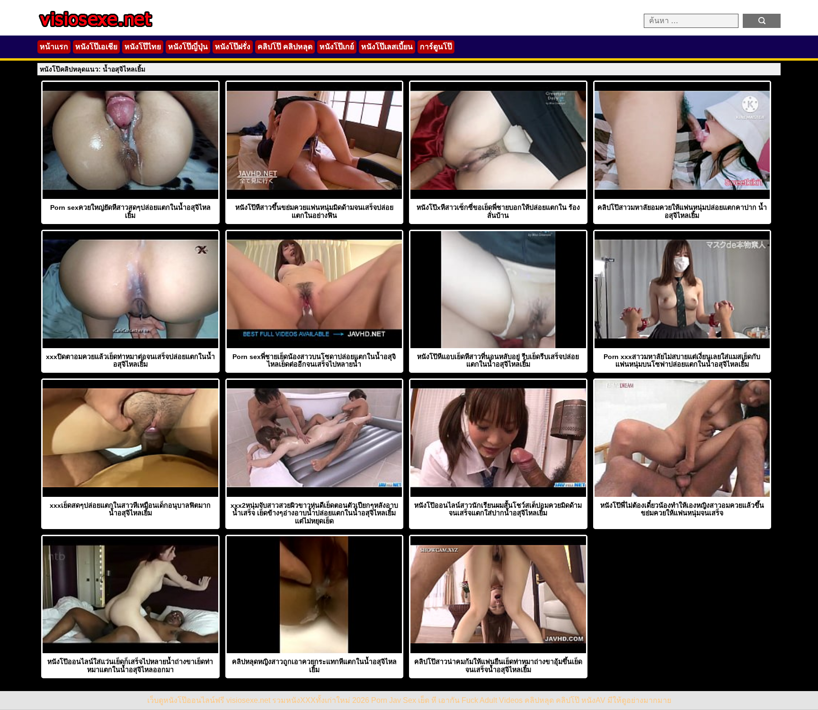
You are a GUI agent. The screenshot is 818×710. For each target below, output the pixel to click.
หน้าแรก (54, 47)
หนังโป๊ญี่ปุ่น (188, 47)
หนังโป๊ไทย (142, 47)
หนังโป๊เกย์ (337, 47)
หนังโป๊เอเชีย (96, 47)
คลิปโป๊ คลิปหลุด (285, 47)
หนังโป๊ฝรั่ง (232, 47)
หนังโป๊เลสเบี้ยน (387, 47)
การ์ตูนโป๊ (436, 47)
